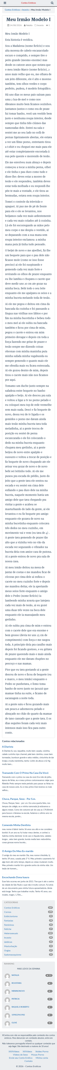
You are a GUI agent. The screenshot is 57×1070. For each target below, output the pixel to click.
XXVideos (27, 1051)
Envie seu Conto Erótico (20, 1058)
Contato (28, 1061)
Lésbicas (28, 942)
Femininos (28, 925)
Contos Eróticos (28, 3)
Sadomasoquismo (28, 955)
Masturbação (28, 946)
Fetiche (28, 929)
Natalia (29, 25)
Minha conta (42, 1058)
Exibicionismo (28, 916)
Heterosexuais (28, 933)
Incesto (25, 10)
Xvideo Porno (41, 1051)
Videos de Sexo (20, 1055)
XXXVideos (14, 1051)
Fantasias (28, 921)
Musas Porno (37, 1055)
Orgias (28, 951)
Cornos (28, 912)
